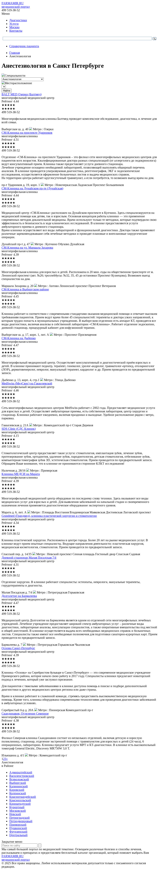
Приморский (17, 824)
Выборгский (17, 782)
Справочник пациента (24, 46)
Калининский (18, 786)
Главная (14, 52)
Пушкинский (18, 828)
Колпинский (17, 793)
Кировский (16, 789)
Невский (15, 814)
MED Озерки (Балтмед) (21, 94)
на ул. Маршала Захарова (27, 247)
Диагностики (18, 20)
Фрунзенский (18, 831)
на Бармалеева (19, 596)
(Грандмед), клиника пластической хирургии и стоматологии (49, 515)
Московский (17, 810)
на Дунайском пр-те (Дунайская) (32, 188)
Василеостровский (21, 776)
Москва (14, 27)
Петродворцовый (20, 821)
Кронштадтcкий (20, 803)
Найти (6, 90)
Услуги (14, 23)
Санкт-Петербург (18, 648)
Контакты (15, 30)
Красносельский (20, 800)
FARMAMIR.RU (16, 5)
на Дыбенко (19, 338)
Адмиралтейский (20, 772)
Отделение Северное (25, 713)
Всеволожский (19, 779)
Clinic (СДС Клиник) (19, 428)
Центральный (18, 835)
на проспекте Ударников (27, 132)
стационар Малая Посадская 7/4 (29, 557)
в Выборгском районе (25, 289)
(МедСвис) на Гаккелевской (27, 383)
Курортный (16, 807)
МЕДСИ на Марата (21, 474)
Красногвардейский (22, 796)
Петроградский (19, 817)
